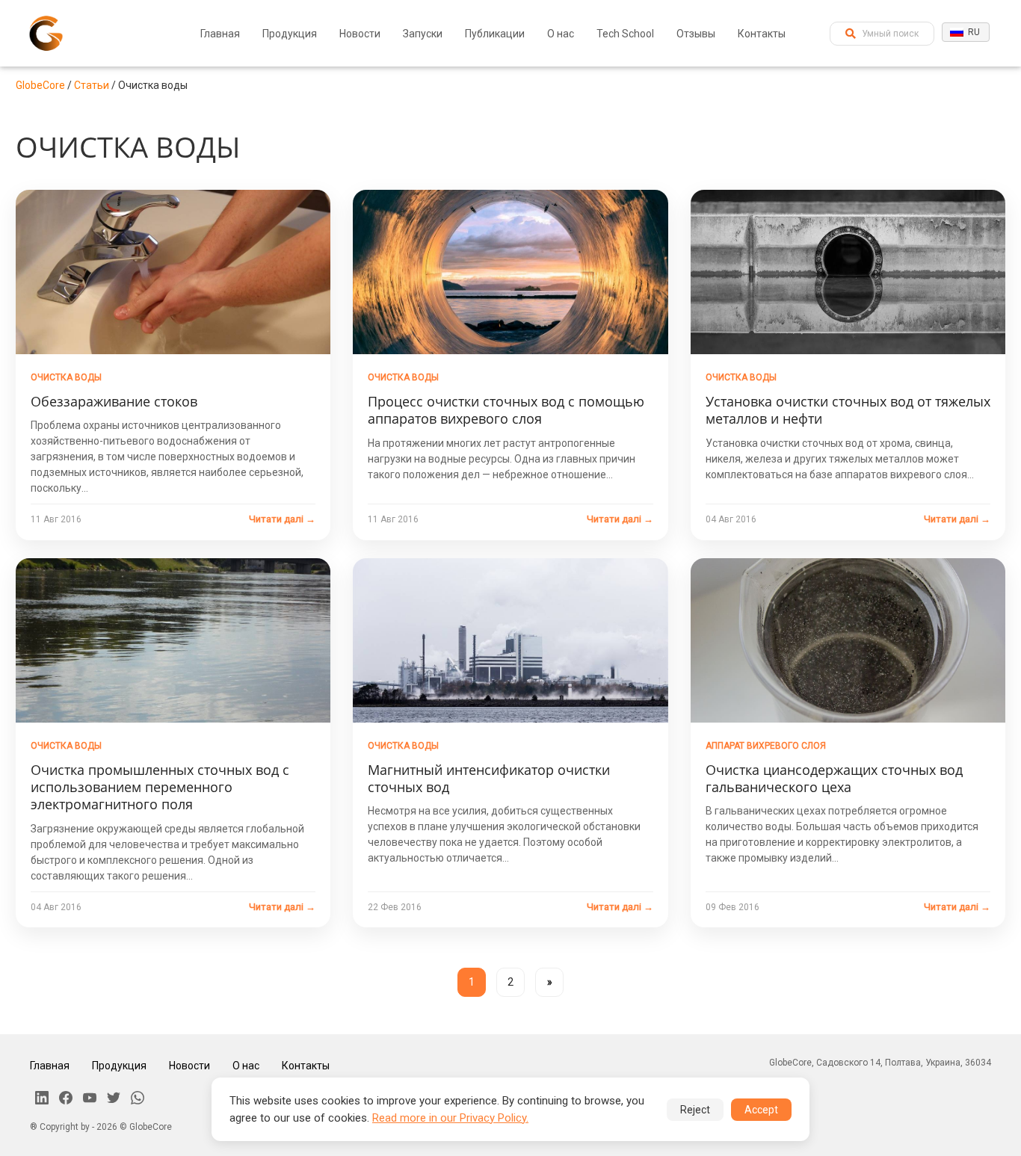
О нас (560, 34)
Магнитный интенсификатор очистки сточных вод (489, 778)
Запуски (422, 34)
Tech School (625, 34)
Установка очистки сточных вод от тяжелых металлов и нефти (848, 409)
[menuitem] (220, 34)
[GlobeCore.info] (46, 33)
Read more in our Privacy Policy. (450, 1118)
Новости (359, 34)
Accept (761, 1110)
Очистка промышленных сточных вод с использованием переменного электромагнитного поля (160, 787)
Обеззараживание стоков (114, 401)
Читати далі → (282, 519)
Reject (695, 1110)
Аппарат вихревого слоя (766, 746)
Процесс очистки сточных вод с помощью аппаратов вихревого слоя (506, 409)
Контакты (762, 34)
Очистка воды (66, 377)
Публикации (495, 34)
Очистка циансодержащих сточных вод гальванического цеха (834, 778)
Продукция (289, 34)
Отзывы (695, 34)
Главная (220, 34)
